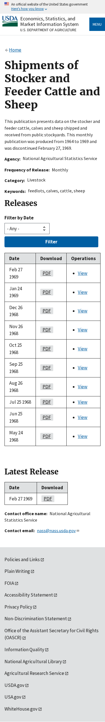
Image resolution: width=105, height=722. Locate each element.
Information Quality (24, 649)
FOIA (9, 583)
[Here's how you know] (52, 7)
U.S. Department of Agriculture (48, 29)
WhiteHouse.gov (21, 709)
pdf (45, 273)
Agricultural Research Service (34, 673)
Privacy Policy (18, 607)
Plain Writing (17, 571)
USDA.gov (14, 685)
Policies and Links (22, 559)
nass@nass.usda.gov (56, 530)
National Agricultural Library (33, 661)
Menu (97, 24)
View (82, 273)
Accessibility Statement (28, 595)
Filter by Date (19, 218)
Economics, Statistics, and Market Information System (49, 21)
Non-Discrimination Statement (35, 619)
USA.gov (12, 697)
